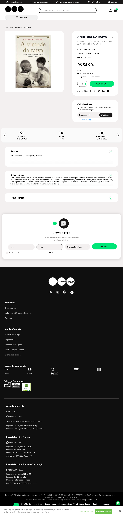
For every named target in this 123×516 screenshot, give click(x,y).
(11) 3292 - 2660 (16, 416)
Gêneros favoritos (74, 247)
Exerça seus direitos (13, 355)
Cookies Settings (86, 511)
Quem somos (10, 308)
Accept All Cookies (103, 511)
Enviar (104, 246)
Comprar (101, 83)
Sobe (15, 504)
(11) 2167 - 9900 (16, 442)
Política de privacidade (14, 349)
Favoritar (112, 37)
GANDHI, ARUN (89, 49)
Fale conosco (11, 411)
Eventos (8, 318)
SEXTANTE (88, 57)
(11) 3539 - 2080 (16, 470)
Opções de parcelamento (90, 77)
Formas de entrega (12, 334)
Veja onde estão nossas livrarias (18, 313)
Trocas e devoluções (13, 344)
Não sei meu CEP (83, 120)
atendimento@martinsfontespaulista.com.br (22, 421)
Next (118, 135)
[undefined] (35, 62)
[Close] (120, 511)
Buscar (41, 10)
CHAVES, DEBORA (92, 53)
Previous (4, 135)
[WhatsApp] (118, 503)
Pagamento (10, 339)
